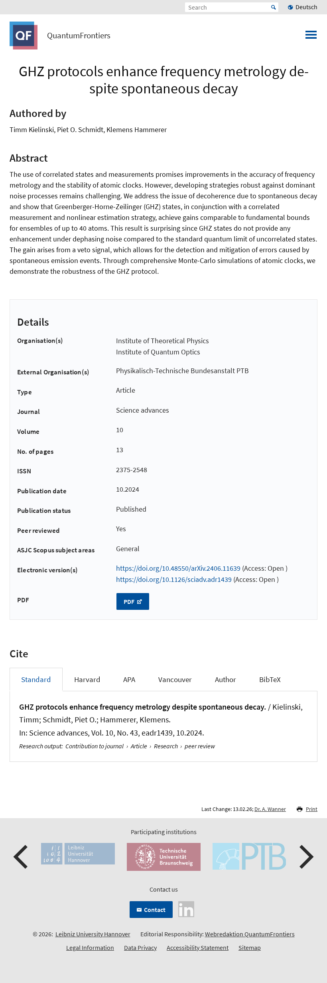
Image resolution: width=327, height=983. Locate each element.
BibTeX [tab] (270, 679)
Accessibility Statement (198, 947)
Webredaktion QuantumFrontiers (250, 934)
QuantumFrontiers (78, 35)
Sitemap (249, 947)
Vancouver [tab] (175, 679)
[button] (21, 857)
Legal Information (90, 947)
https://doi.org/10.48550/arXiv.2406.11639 (178, 568)
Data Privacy (140, 947)
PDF (130, 601)
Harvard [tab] (87, 679)
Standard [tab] (36, 679)
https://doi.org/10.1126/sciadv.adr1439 (174, 579)
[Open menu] (311, 37)
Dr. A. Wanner (270, 809)
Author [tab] (225, 679)
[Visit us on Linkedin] (186, 908)
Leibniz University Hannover (92, 934)
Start (273, 7)
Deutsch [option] (306, 7)
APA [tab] (129, 679)
